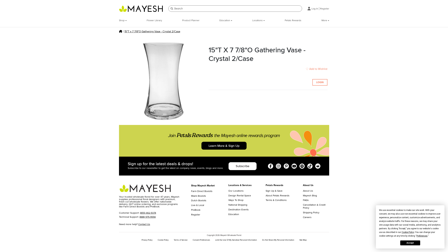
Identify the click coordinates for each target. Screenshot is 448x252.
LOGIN (320, 82)
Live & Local (197, 205)
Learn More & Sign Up (224, 146)
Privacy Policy (147, 240)
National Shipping (237, 205)
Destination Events (238, 209)
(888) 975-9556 (147, 216)
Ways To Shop (235, 200)
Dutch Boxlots (198, 200)
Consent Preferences (201, 240)
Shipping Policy (311, 212)
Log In (315, 8)
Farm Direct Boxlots (201, 191)
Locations (257, 20)
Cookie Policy (163, 240)
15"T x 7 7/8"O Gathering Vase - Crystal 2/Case (152, 31)
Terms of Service (180, 240)
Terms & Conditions (276, 200)
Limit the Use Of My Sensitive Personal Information (236, 240)
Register (324, 8)
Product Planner (191, 20)
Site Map (303, 240)
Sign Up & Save (274, 191)
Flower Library (154, 20)
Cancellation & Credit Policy (314, 206)
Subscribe (242, 166)
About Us (308, 191)
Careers (307, 217)
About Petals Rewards (277, 195)
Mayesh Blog (310, 195)
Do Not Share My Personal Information (278, 240)
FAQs (306, 200)
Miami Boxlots (198, 196)
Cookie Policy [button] (408, 232)
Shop (122, 20)
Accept (410, 243)
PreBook (195, 210)
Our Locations (236, 191)
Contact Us (144, 224)
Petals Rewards (293, 20)
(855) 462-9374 (148, 212)
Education (225, 20)
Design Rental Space (239, 195)
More (324, 20)
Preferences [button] (422, 236)
